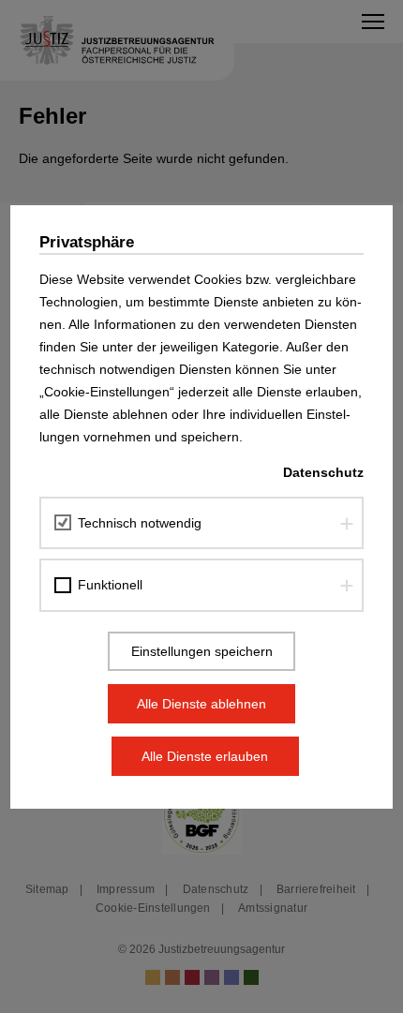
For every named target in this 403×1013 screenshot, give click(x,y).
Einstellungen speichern (202, 651)
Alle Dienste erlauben (205, 756)
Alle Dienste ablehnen (201, 703)
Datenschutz (323, 472)
